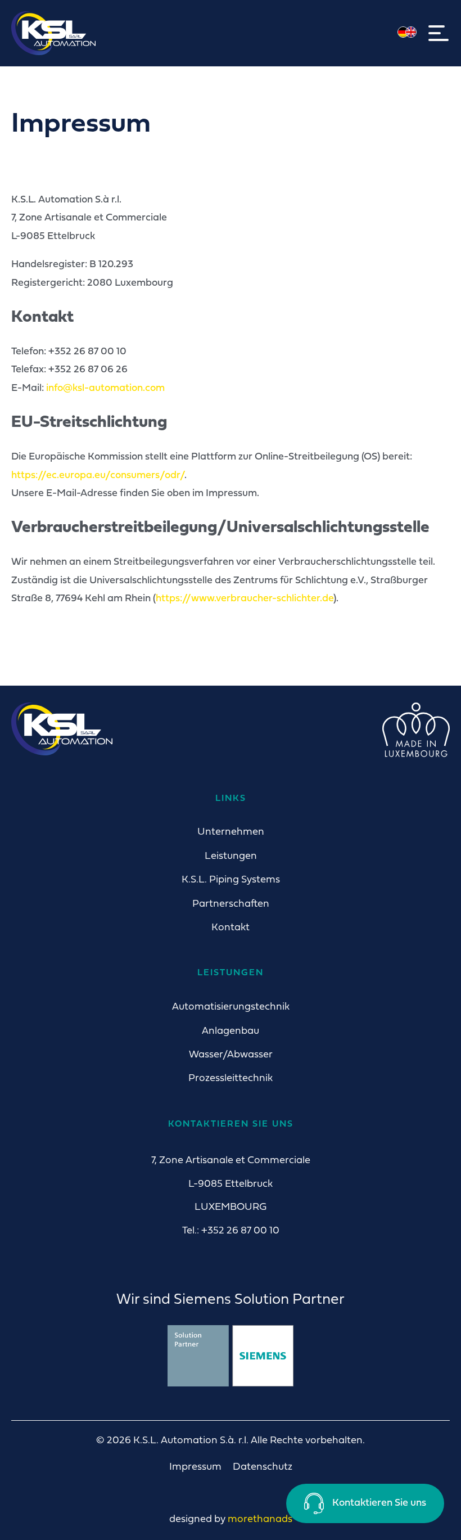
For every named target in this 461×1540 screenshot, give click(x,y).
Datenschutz (262, 1467)
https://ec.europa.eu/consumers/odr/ (97, 475)
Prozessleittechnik (230, 1078)
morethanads (260, 1519)
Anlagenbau (230, 1031)
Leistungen (231, 856)
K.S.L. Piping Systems (231, 880)
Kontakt (230, 927)
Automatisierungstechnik (231, 1007)
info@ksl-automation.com (105, 388)
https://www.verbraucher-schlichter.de (244, 598)
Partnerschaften (230, 904)
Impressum (195, 1467)
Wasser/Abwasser (231, 1055)
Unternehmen (230, 832)
